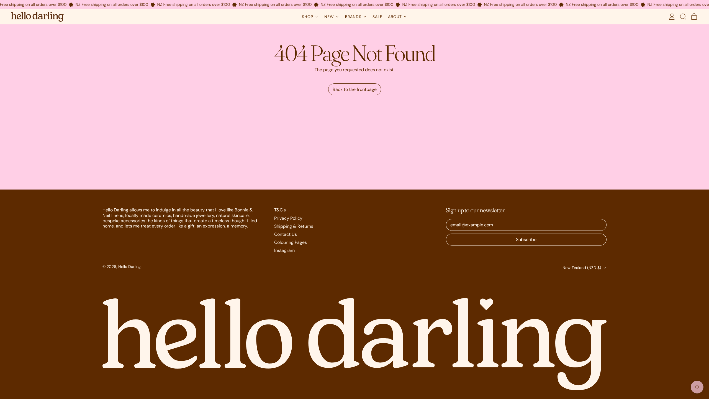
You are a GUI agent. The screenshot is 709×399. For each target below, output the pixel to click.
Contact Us (285, 234)
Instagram (284, 250)
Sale (377, 16)
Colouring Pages (290, 242)
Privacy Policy (288, 218)
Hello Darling (129, 266)
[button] (683, 17)
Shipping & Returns (293, 226)
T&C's (280, 210)
